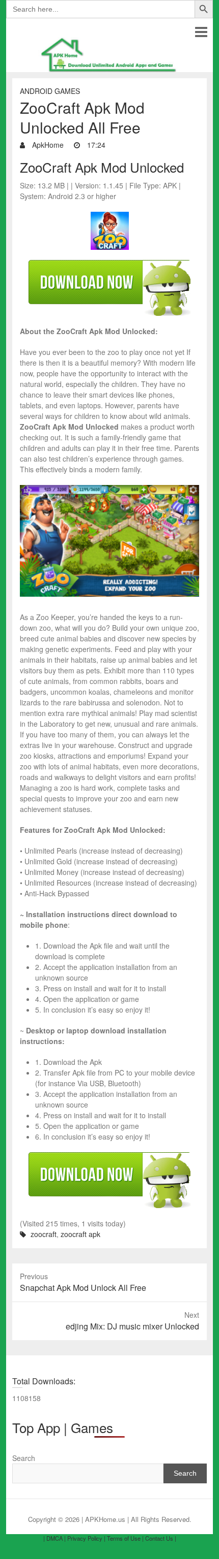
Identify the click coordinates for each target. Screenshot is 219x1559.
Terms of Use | (125, 1538)
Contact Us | (160, 1538)
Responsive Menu (201, 31)
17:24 (95, 145)
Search (23, 1458)
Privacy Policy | (86, 1538)
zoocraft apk (80, 1234)
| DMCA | (54, 1538)
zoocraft (44, 1234)
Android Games (50, 91)
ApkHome (47, 145)
